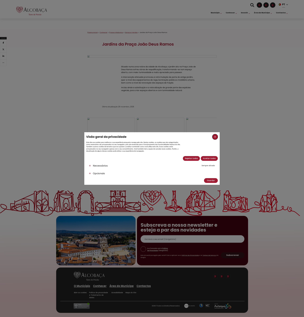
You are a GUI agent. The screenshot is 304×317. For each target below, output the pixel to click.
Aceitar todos (209, 158)
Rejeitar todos (191, 158)
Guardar (211, 180)
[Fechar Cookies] (215, 137)
